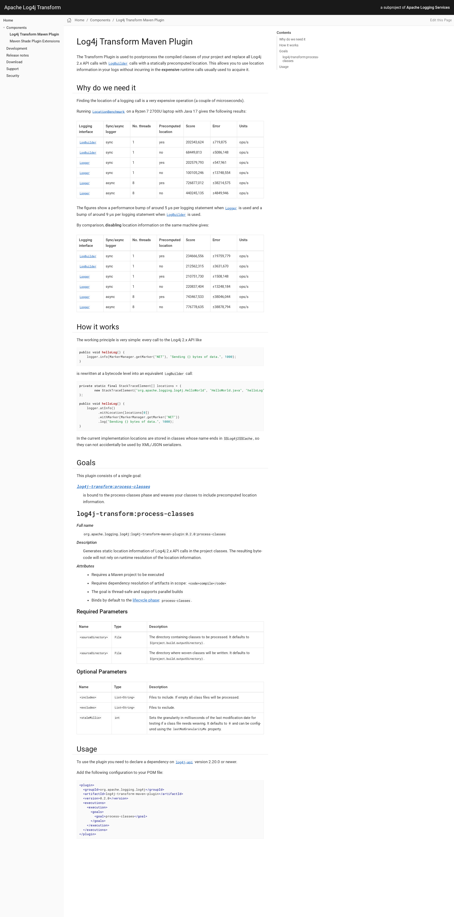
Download (14, 62)
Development (16, 48)
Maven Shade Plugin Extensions (35, 41)
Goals (283, 51)
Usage (283, 67)
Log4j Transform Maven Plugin (34, 34)
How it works (288, 45)
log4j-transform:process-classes (301, 59)
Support (12, 69)
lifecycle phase (146, 600)
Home (8, 20)
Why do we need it (292, 39)
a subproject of (415, 7)
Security (12, 75)
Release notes (17, 55)
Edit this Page (441, 20)
